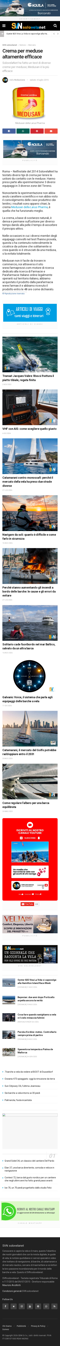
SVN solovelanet (9, 45)
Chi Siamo (7, 1326)
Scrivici (5, 1329)
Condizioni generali (12, 1291)
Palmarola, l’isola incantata (18, 1100)
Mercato (32, 45)
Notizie (23, 45)
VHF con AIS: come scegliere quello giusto (29, 428)
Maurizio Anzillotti (11, 1285)
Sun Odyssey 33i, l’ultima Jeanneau (22, 1086)
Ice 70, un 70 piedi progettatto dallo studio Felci (28, 1187)
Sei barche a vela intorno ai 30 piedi (22, 1093)
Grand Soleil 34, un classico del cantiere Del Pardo (29, 1161)
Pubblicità (21, 1326)
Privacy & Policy (38, 1326)
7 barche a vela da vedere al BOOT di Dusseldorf (29, 1072)
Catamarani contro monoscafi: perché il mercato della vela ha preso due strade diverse (27, 481)
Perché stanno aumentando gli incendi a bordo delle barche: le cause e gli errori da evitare (29, 591)
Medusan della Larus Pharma (29, 207)
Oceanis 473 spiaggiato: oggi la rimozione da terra (30, 1079)
